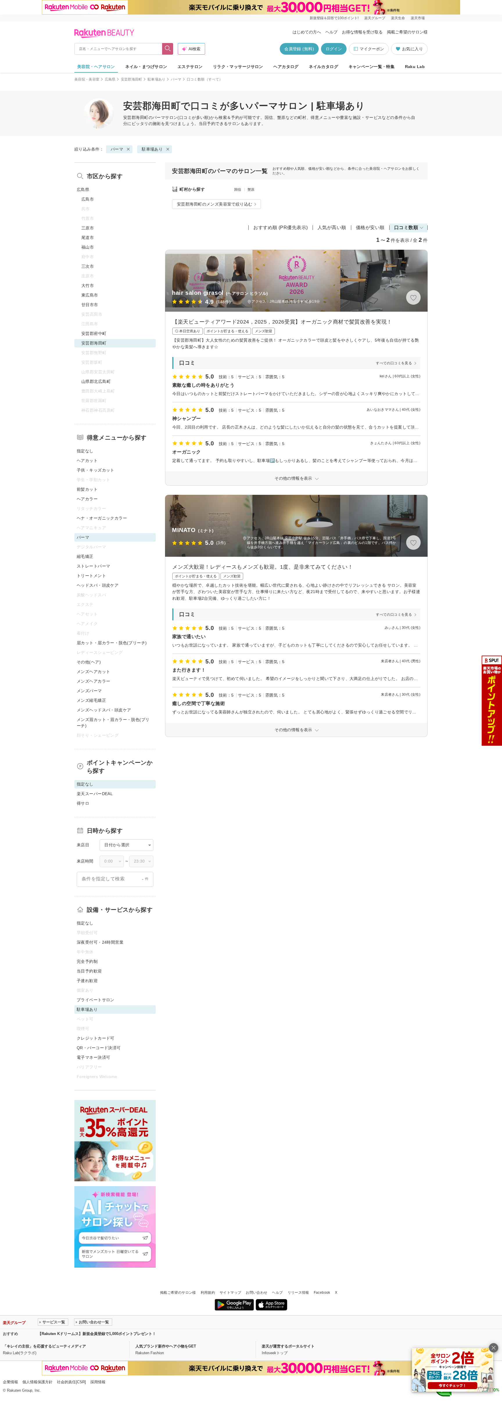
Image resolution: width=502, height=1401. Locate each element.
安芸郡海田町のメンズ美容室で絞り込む (214, 204)
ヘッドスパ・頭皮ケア (98, 585)
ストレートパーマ (93, 566)
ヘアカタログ (286, 66)
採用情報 (97, 1382)
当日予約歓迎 (89, 971)
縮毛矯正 (85, 556)
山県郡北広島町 (96, 381)
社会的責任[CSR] (71, 1382)
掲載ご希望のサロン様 (407, 32)
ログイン (334, 49)
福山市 (87, 247)
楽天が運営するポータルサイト (288, 1346)
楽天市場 (418, 18)
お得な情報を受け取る (362, 32)
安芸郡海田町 (131, 79)
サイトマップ (230, 1293)
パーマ (176, 79)
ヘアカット (87, 460)
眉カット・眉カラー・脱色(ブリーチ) (112, 642)
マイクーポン (372, 49)
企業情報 (10, 1382)
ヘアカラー (87, 499)
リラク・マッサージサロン (238, 66)
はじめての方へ (307, 32)
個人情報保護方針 (37, 1382)
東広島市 (89, 295)
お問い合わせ (256, 1293)
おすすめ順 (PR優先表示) (280, 227)
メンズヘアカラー (93, 681)
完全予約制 (87, 961)
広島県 (110, 79)
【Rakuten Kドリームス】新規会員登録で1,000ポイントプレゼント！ (97, 1334)
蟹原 (251, 190)
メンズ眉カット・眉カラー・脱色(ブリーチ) (113, 722)
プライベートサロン (95, 999)
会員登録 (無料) (299, 49)
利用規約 (208, 1293)
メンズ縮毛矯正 (91, 700)
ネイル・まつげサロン (146, 66)
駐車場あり (157, 79)
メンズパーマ (89, 690)
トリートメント (91, 575)
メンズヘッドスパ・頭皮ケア (104, 710)
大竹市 (87, 285)
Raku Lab (415, 66)
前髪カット (87, 489)
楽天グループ (374, 18)
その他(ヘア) (89, 662)
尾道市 (87, 237)
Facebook (322, 1293)
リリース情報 (298, 1293)
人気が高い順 (332, 227)
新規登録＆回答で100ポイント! (334, 18)
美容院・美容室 (87, 79)
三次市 (87, 266)
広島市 (87, 199)
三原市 (87, 228)
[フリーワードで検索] (167, 49)
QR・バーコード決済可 (99, 1047)
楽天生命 (398, 18)
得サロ (83, 803)
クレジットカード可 (95, 1038)
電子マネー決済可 (93, 1057)
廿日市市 (89, 304)
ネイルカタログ (323, 66)
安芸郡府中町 (94, 333)
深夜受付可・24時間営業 (100, 942)
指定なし (85, 451)
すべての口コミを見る (394, 363)
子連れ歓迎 (87, 980)
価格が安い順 (370, 227)
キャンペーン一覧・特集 (372, 66)
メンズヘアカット (93, 671)
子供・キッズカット (95, 470)
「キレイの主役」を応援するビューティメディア (44, 1346)
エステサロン (190, 66)
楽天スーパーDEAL (95, 793)
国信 (237, 190)
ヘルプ (331, 32)
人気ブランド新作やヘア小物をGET (165, 1346)
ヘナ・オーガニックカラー (102, 518)
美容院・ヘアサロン (96, 66)
